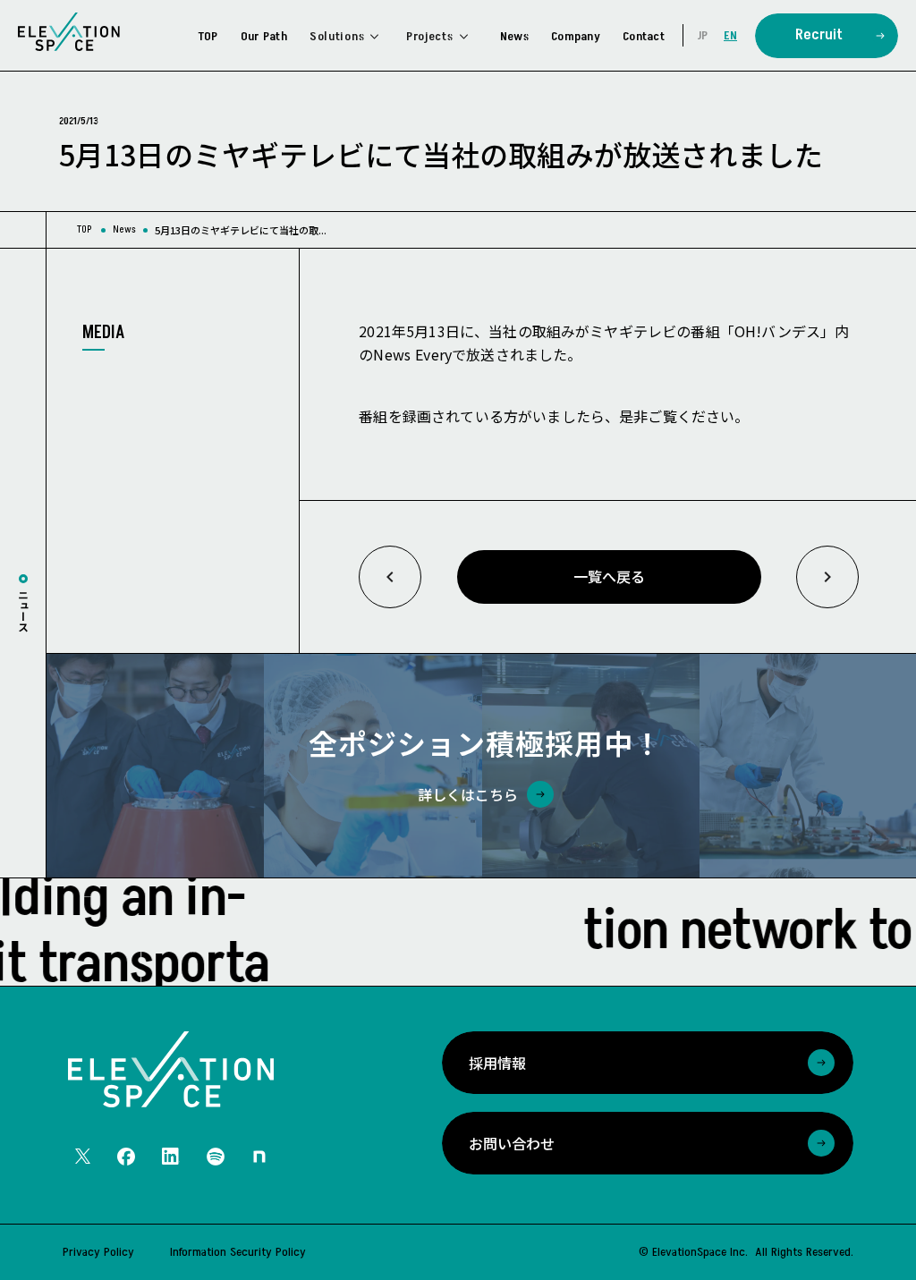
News (124, 229)
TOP (84, 229)
